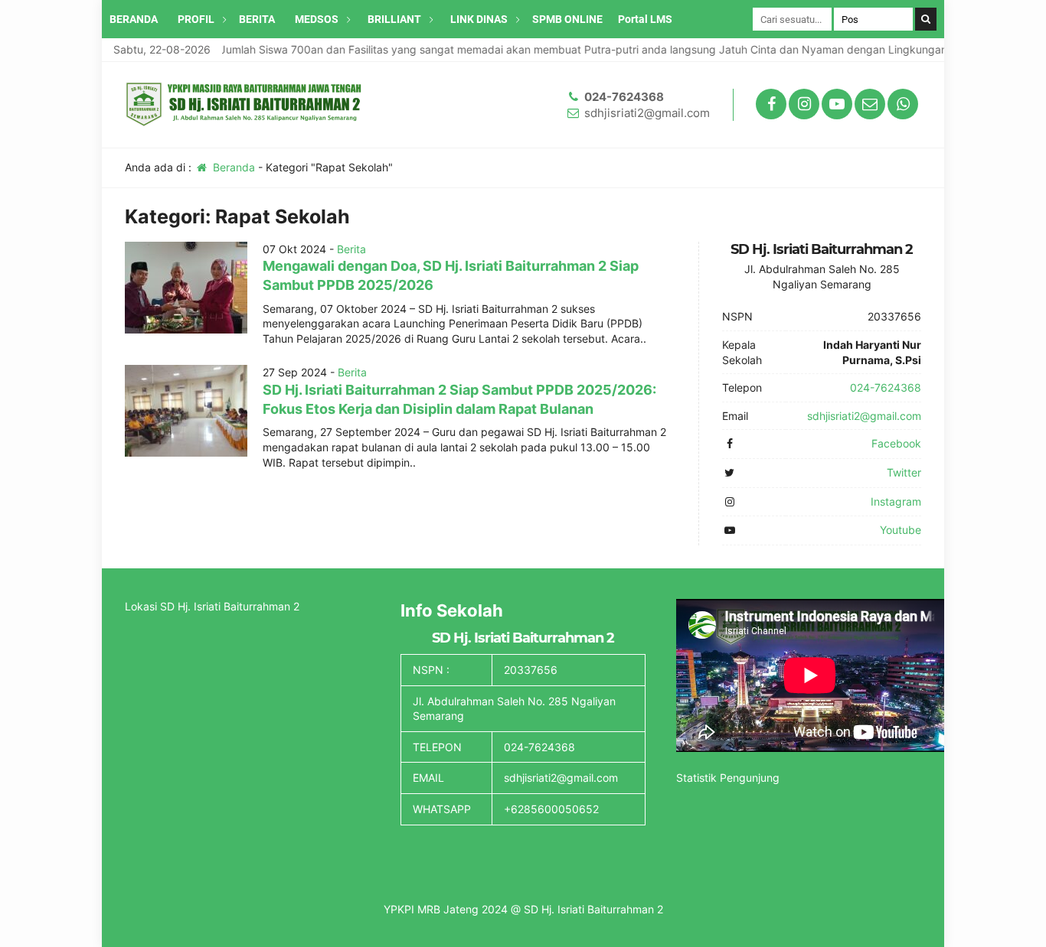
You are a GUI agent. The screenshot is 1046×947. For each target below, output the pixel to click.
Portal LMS (645, 19)
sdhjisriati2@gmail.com (647, 113)
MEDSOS (316, 19)
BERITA (257, 19)
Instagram (896, 501)
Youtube (900, 529)
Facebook (896, 443)
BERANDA (134, 19)
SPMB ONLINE (567, 19)
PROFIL (196, 19)
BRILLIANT (394, 19)
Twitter (904, 472)
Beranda (232, 167)
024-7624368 (624, 96)
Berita (351, 248)
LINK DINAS (479, 19)
